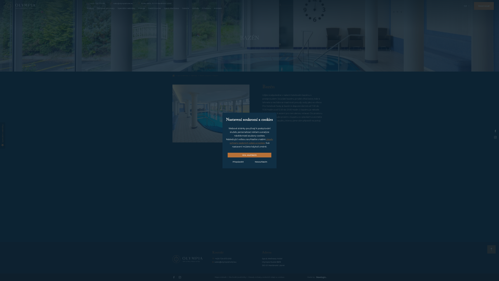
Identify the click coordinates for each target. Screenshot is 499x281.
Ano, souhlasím (249, 155)
